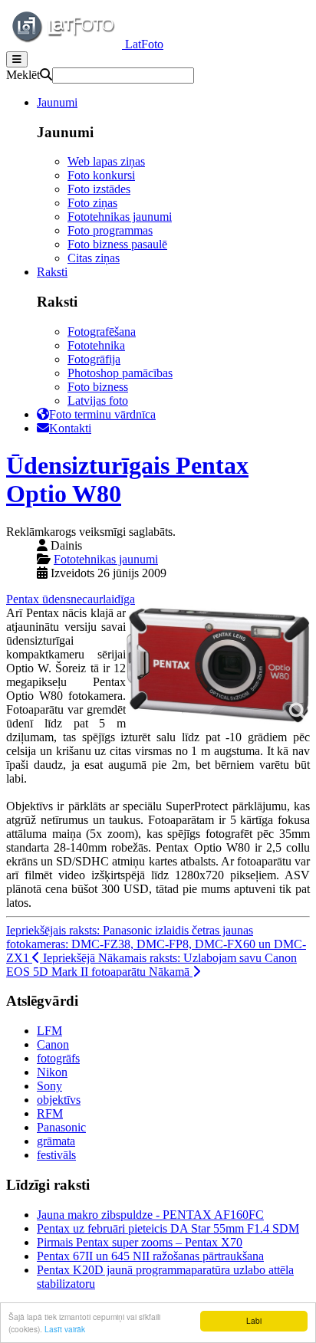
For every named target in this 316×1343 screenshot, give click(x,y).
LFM (49, 1030)
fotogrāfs (58, 1058)
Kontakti (70, 428)
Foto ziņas (92, 202)
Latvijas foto (97, 400)
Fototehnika (96, 345)
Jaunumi (57, 102)
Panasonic (61, 1127)
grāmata (56, 1141)
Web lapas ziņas (106, 161)
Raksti (52, 271)
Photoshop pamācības (120, 372)
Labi (254, 1320)
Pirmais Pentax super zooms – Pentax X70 (139, 1242)
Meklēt (23, 74)
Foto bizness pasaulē (117, 244)
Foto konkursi (101, 175)
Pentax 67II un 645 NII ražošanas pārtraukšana (150, 1256)
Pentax (24, 599)
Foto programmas (110, 230)
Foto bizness (97, 386)
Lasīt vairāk (64, 1329)
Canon (53, 1044)
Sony (49, 1085)
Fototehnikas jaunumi (119, 216)
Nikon (52, 1072)
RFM (50, 1113)
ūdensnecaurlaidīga (88, 599)
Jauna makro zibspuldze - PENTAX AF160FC (150, 1214)
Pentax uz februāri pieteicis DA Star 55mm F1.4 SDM (168, 1228)
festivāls (56, 1154)
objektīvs (59, 1099)
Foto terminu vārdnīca (102, 414)
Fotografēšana (101, 331)
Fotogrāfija (93, 359)
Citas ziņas (93, 257)
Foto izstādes (98, 188)
